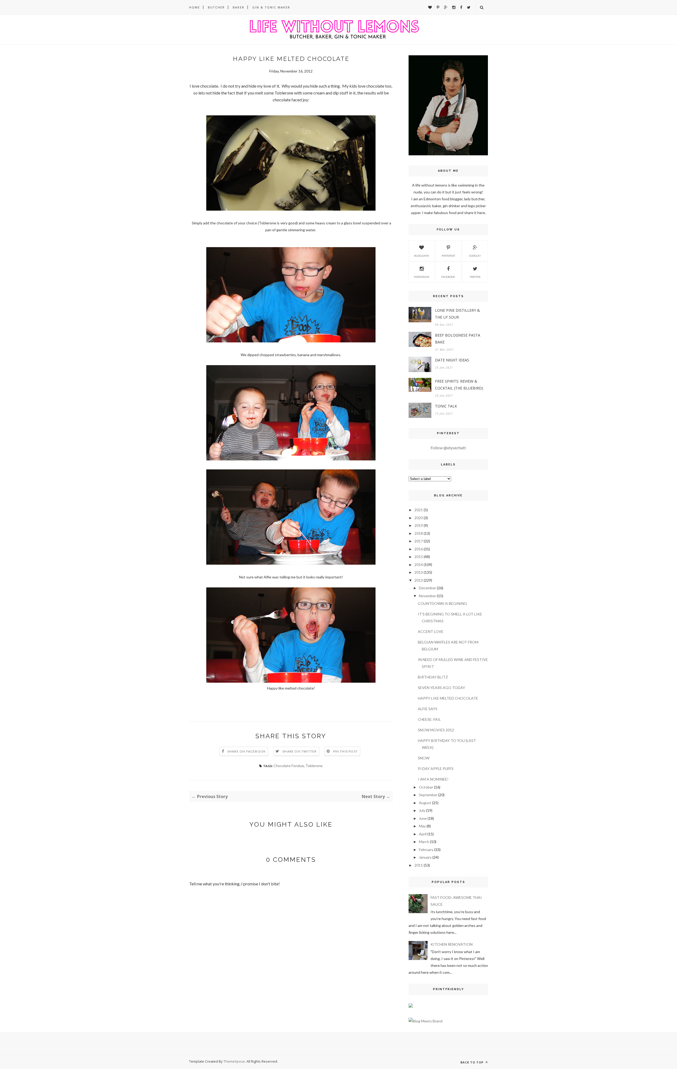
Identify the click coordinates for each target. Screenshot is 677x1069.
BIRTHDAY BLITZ (433, 677)
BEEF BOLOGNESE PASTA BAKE (457, 339)
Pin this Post (345, 751)
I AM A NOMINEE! (433, 779)
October (426, 787)
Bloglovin (421, 255)
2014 (418, 564)
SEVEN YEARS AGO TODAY (441, 687)
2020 (418, 517)
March (424, 841)
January (425, 857)
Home (194, 7)
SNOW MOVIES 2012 (436, 730)
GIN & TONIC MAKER (271, 7)
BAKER (238, 7)
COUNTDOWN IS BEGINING (442, 603)
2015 (418, 556)
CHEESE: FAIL (429, 719)
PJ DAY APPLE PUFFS (436, 768)
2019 (418, 525)
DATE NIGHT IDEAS (452, 360)
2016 (418, 549)
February (426, 849)
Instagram (421, 276)
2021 (418, 510)
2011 (418, 865)
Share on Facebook (246, 751)
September (428, 794)
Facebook (448, 276)
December (427, 588)
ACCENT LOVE (430, 631)
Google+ (475, 255)
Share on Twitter (299, 751)
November (427, 596)
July (422, 810)
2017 (418, 541)
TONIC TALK (446, 406)
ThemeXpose (234, 1061)
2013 (418, 572)
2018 (418, 533)
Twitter (475, 276)
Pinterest (448, 255)
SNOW (423, 758)
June (423, 818)
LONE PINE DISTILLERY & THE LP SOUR (457, 314)
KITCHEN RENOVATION (452, 944)
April (423, 834)
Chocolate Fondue (288, 765)
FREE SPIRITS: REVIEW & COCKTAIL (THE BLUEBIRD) (459, 385)
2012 (418, 580)
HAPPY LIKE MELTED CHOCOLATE (448, 698)
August (425, 802)
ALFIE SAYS (427, 708)
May (422, 826)
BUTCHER (216, 7)
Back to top (472, 1062)
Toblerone (314, 765)
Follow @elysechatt (448, 447)
